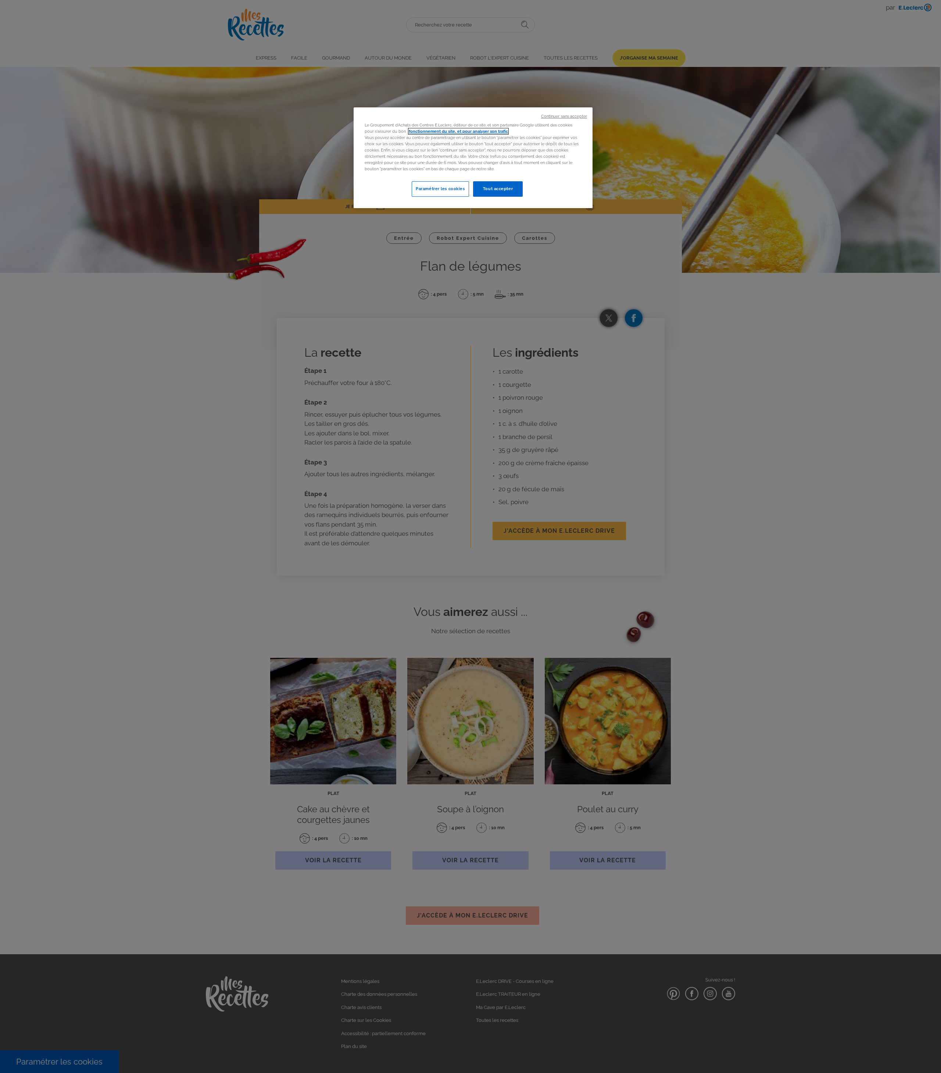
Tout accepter (498, 188)
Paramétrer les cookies (440, 188)
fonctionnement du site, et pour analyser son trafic (458, 131)
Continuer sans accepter (564, 116)
